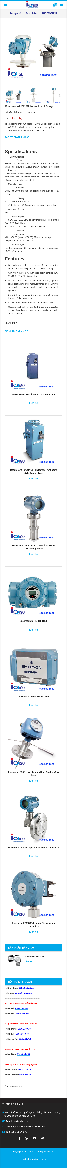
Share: (8, 323)
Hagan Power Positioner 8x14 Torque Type (33, 394)
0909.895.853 (23, 1054)
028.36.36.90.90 (26, 988)
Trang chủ (15, 13)
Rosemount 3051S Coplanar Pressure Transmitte (33, 847)
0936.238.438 (24, 1029)
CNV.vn (42, 1159)
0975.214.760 (25, 1075)
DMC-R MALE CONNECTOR (37, 957)
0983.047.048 (22, 1034)
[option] (33, 51)
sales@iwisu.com (23, 993)
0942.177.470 (24, 1069)
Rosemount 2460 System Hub (33, 696)
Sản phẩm (31, 13)
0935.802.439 (25, 1039)
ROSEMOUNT (49, 13)
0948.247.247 (21, 1008)
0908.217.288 (22, 1013)
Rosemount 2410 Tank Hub (33, 621)
